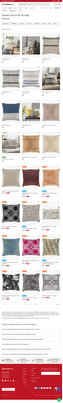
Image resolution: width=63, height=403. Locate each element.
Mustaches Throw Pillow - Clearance (29, 228)
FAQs (32, 370)
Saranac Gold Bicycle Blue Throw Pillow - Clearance (10, 263)
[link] (13, 304)
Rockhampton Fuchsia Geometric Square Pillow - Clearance (30, 261)
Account (53, 0)
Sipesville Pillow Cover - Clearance (49, 226)
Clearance (20, 10)
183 (35, 304)
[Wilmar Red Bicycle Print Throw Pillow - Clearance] (31, 178)
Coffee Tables (36, 23)
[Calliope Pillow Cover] (51, 45)
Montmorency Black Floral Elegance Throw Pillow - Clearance (11, 296)
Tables (49, 23)
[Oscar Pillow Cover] (31, 79)
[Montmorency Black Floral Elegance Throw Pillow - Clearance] (11, 282)
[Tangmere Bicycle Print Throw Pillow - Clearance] (51, 178)
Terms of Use (43, 395)
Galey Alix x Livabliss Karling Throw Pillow (10, 191)
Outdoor (50, 7)
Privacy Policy (37, 395)
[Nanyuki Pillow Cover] (31, 112)
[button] (59, 4)
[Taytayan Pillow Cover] (51, 79)
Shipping (33, 373)
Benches (43, 23)
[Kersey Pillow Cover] (11, 45)
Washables (10, 8)
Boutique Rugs (6, 395)
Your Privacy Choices (56, 395)
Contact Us (33, 368)
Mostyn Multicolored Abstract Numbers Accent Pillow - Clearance (50, 263)
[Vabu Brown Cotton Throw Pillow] (51, 112)
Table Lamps (21, 23)
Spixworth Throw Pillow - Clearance (9, 226)
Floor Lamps (29, 23)
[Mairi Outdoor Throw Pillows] (11, 144)
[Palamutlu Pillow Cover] (11, 79)
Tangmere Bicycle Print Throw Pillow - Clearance (49, 194)
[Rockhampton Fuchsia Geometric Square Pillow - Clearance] (31, 247)
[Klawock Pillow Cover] (11, 112)
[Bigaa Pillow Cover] (31, 45)
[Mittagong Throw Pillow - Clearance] (31, 282)
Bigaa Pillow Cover (26, 58)
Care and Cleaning (35, 377)
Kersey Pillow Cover (6, 58)
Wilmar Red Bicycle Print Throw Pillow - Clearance (30, 194)
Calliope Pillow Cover (46, 58)
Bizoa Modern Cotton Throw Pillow (29, 157)
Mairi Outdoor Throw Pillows (8, 159)
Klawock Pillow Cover (6, 125)
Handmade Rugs (44, 7)
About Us (25, 368)
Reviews (24, 370)
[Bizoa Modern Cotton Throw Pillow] (31, 144)
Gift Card (25, 384)
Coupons (25, 381)
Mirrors (54, 23)
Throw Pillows (5, 23)
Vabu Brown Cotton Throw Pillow (49, 125)
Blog (24, 376)
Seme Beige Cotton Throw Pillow (49, 157)
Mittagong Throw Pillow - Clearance (29, 297)
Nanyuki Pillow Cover (26, 125)
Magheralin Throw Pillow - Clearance (49, 295)
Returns (33, 375)
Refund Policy (49, 395)
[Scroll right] (59, 24)
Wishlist (58, 0)
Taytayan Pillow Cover (46, 92)
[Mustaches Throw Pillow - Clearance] (31, 213)
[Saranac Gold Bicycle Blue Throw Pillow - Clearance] (11, 247)
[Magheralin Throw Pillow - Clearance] (51, 282)
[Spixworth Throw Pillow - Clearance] (11, 213)
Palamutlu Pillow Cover (6, 92)
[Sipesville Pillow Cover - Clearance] (51, 213)
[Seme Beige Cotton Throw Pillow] (51, 144)
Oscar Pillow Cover (26, 92)
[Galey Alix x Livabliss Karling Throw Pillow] (11, 178)
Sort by (3, 29)
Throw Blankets (14, 23)
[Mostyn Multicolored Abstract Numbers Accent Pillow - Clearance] (51, 247)
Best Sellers (4, 8)
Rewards (24, 379)
